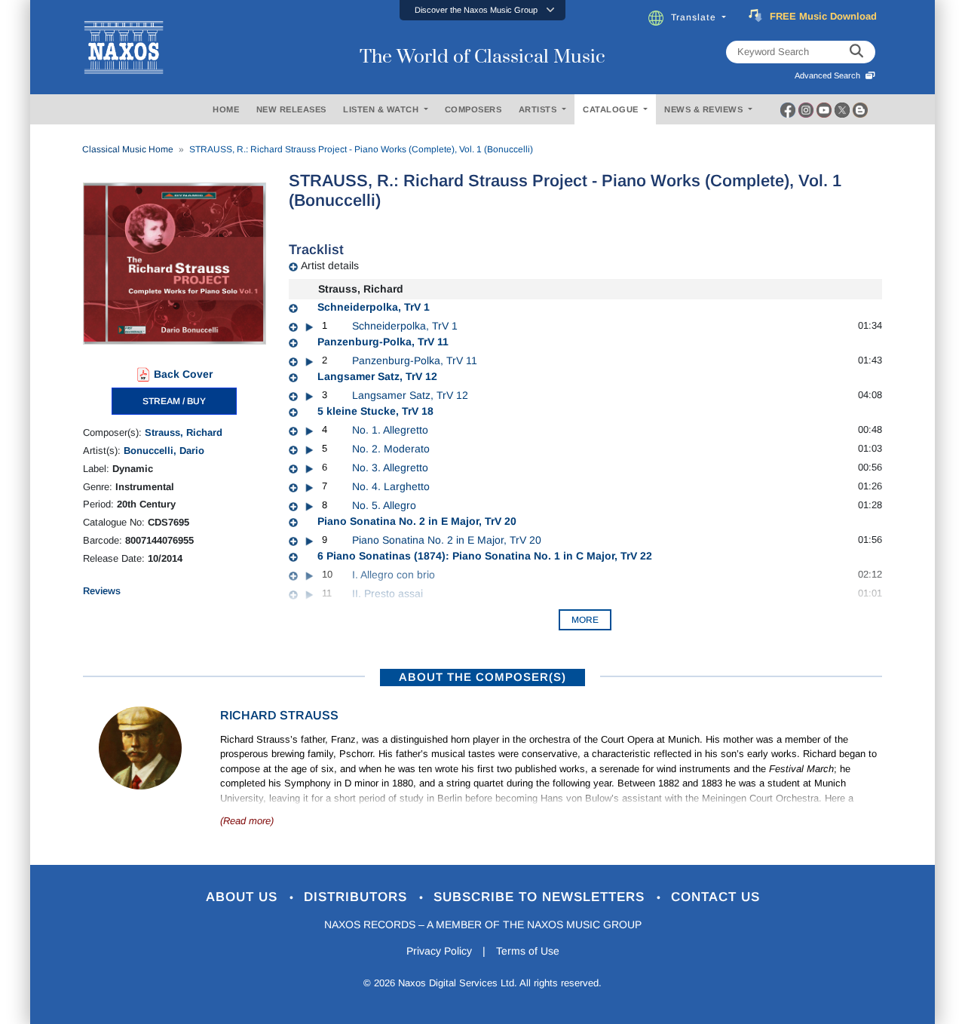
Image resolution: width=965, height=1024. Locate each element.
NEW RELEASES (291, 109)
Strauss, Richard (183, 432)
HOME (226, 109)
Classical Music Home (127, 149)
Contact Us (715, 897)
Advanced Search (830, 75)
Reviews (102, 590)
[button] (482, 10)
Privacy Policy (439, 951)
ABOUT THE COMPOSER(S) (482, 676)
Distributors (358, 897)
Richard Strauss (279, 715)
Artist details (330, 265)
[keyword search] (856, 52)
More (585, 620)
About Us (244, 897)
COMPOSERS (473, 109)
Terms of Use (527, 951)
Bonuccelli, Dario (164, 450)
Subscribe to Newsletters (541, 897)
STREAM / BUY (174, 401)
